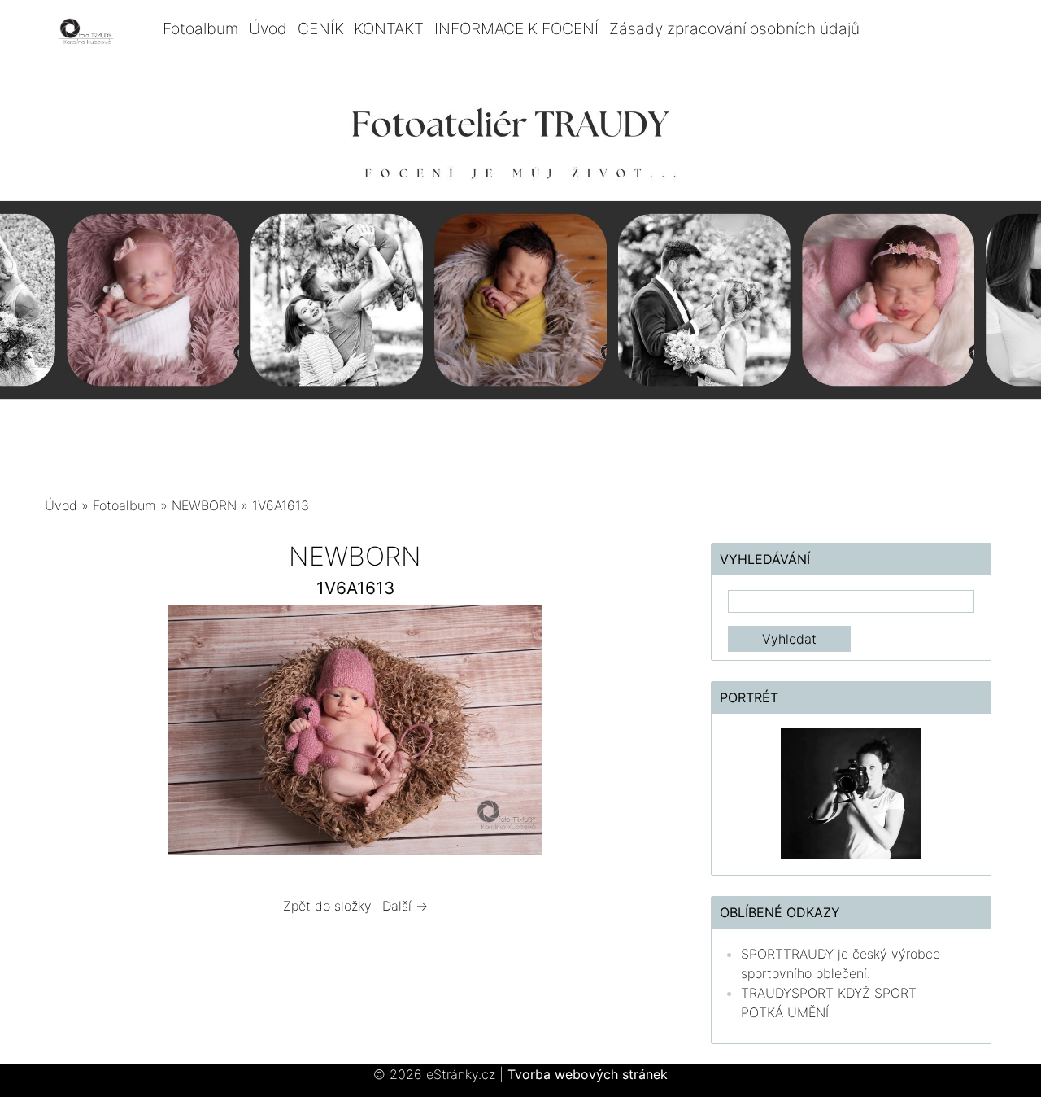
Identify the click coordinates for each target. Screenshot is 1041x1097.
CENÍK (321, 28)
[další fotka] (639, 734)
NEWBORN (206, 505)
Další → (405, 906)
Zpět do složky (327, 906)
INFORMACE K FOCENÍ (516, 28)
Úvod (268, 28)
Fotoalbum (200, 28)
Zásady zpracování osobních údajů (734, 28)
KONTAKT (389, 28)
